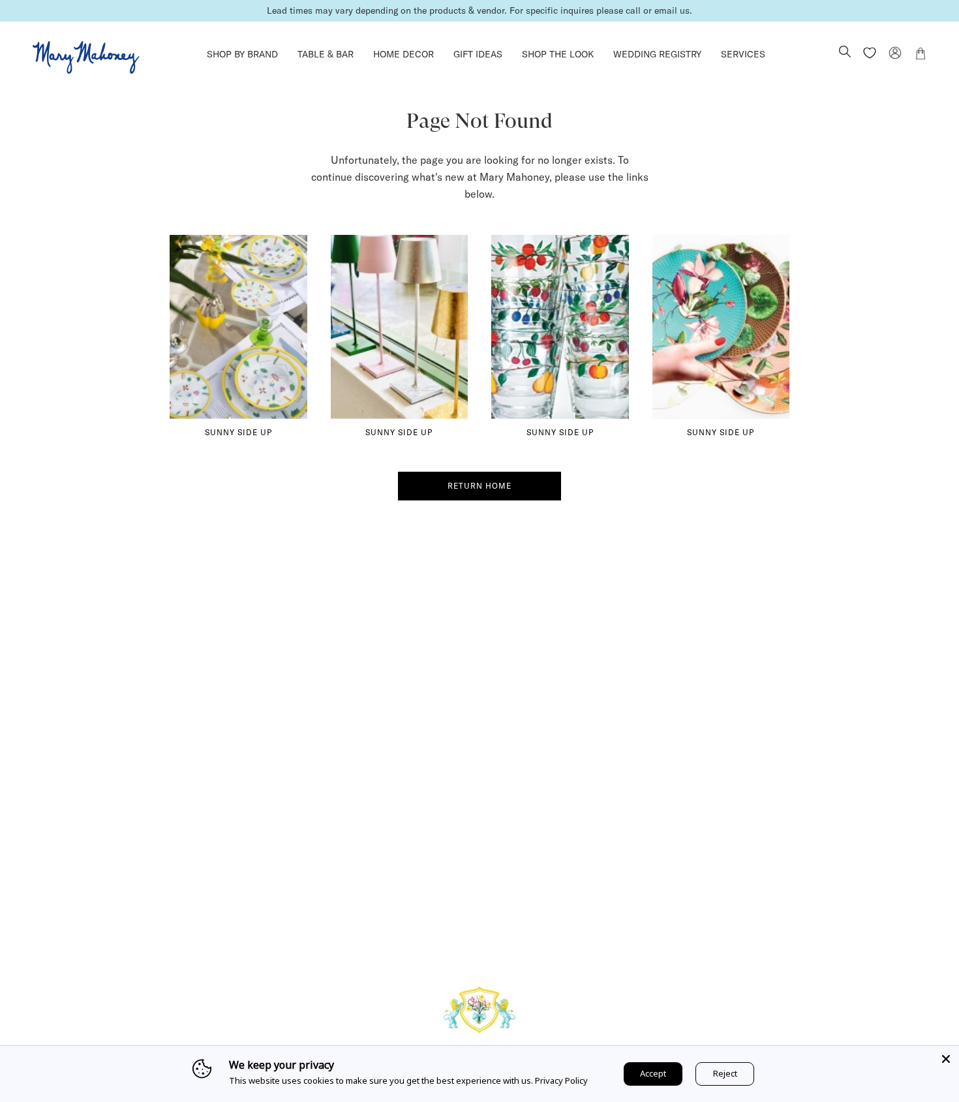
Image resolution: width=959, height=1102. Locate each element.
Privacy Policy (561, 1080)
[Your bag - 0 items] (920, 55)
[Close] (945, 1058)
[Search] (845, 53)
